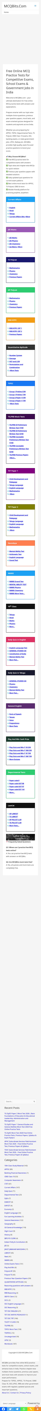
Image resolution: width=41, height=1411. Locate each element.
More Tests (13, 726)
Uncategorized (10, 1336)
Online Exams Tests (11, 1264)
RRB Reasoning (10, 1293)
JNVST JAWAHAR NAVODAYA (14, 1249)
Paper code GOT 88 (16, 783)
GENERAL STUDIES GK (17, 651)
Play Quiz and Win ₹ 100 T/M (20, 756)
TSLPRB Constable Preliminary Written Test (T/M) (19, 440)
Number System (15, 355)
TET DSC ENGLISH (11, 1311)
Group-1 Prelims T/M (17, 395)
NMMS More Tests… (17, 593)
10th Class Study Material (13, 1166)
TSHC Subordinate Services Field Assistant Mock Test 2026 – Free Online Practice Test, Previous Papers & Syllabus (20, 1152)
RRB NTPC (8, 1289)
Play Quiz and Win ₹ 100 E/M (20, 750)
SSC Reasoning (10, 1307)
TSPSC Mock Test (10, 1329)
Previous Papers (15, 277)
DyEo (6, 1198)
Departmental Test (11, 1195)
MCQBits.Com (15, 6)
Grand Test (13, 560)
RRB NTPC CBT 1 (15, 328)
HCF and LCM (14, 361)
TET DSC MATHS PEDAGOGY (14, 1315)
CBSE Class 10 (9, 1176)
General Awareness (11, 1220)
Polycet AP (8, 1271)
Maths (11, 621)
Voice (11, 720)
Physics (12, 271)
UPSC (6, 1340)
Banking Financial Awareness (15, 1173)
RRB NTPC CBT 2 (15, 331)
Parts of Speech (15, 714)
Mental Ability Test (16, 551)
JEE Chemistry (14, 244)
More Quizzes (14, 759)
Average (12, 358)
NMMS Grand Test (16, 581)
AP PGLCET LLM (15, 820)
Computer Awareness (12, 1180)
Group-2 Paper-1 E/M (17, 398)
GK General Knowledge (13, 1227)
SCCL (6, 1300)
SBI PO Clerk (9, 1296)
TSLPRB (7, 1326)
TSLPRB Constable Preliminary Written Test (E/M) (19, 449)
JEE (5, 1246)
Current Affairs (10, 1187)
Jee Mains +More (15, 247)
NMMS (7, 1260)
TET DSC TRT (9, 1318)
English (12, 208)
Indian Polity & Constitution (14, 1242)
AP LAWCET (13, 814)
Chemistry (13, 274)
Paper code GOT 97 (16, 786)
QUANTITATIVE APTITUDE (13, 1282)
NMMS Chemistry (16, 590)
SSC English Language (12, 1304)
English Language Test (18, 648)
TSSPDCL (7, 1333)
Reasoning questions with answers (17, 1286)
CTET (6, 1184)
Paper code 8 (14, 780)
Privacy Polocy (25, 1393)
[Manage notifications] (37, 1406)
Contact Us (14, 1393)
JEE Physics (13, 241)
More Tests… (14, 826)
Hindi (11, 210)
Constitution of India (17, 654)
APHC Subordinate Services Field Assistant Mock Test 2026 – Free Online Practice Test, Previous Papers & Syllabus (20, 1143)
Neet (6, 1256)
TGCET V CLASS (10, 1322)
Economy (7, 1209)
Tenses (12, 717)
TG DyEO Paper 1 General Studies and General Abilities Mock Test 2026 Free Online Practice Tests (18, 1126)
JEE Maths (13, 238)
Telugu (12, 214)
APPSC (6, 1169)
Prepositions (14, 723)
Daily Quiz (8, 1191)
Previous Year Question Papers (16, 1278)
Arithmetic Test (15, 554)
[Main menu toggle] (35, 5)
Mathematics (14, 268)
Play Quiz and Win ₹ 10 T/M (20, 753)
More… (12, 627)
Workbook (8, 1344)
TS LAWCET (13, 817)
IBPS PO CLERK (10, 1238)
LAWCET (7, 1253)
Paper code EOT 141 (17, 789)
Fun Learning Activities (12, 1216)
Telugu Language (16, 485)
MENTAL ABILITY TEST (17, 584)
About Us (5, 1393)
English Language (16, 488)
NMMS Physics (15, 587)
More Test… (13, 660)
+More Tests (14, 370)
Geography (8, 1224)
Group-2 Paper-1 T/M (17, 401)
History (7, 1235)
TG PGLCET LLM (15, 823)
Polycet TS (8, 1275)
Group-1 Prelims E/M (17, 392)
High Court (8, 1231)
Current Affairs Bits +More (19, 217)
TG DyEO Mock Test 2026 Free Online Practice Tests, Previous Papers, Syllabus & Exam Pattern (20, 1135)
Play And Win (9, 1267)
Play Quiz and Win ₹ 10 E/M (20, 747)
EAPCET (7, 1206)
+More (11, 494)
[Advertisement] (20, 42)
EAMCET (7, 1202)
